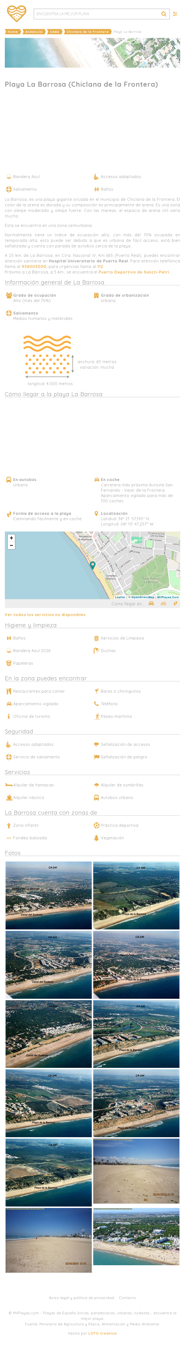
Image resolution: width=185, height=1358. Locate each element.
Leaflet (120, 597)
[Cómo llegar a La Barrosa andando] (175, 603)
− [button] (11, 545)
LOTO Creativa (102, 1333)
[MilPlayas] (17, 13)
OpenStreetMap (143, 597)
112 (100, 266)
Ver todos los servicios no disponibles (45, 614)
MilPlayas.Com (168, 597)
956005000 (34, 266)
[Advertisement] (92, 133)
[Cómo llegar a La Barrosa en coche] (151, 603)
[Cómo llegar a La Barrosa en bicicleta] (163, 603)
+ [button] (11, 538)
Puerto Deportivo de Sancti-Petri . (135, 272)
